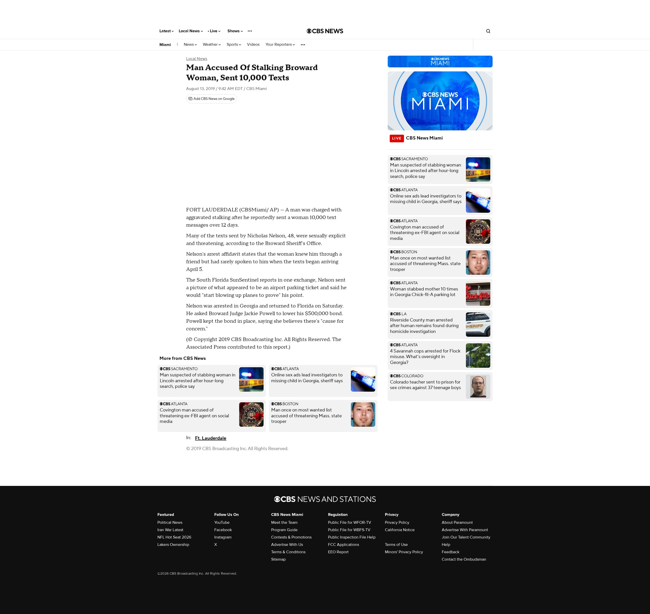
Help (446, 545)
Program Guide (284, 530)
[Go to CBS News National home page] (325, 31)
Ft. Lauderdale (210, 438)
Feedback (450, 552)
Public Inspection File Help (352, 537)
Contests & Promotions (291, 537)
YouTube (222, 522)
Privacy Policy (397, 522)
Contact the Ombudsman (464, 559)
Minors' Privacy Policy (404, 552)
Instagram (223, 537)
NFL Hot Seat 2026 (174, 537)
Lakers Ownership (173, 545)
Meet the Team (284, 522)
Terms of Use (396, 545)
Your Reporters (279, 44)
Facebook (223, 530)
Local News (190, 31)
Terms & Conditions (288, 552)
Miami (165, 44)
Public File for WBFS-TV (349, 530)
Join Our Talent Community (466, 537)
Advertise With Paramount (465, 530)
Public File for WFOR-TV (349, 522)
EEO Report (338, 552)
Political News (169, 522)
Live (214, 31)
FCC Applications (343, 545)
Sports (233, 44)
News (189, 44)
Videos (253, 44)
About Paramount (457, 522)
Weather (211, 44)
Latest (165, 31)
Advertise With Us (287, 545)
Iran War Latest (170, 530)
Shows (234, 31)
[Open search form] (488, 31)
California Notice (400, 530)
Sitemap (278, 559)
